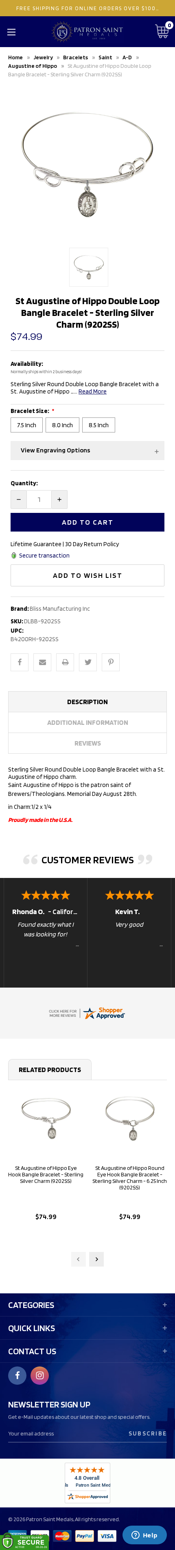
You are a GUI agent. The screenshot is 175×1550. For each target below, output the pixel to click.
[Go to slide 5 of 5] (78, 1259)
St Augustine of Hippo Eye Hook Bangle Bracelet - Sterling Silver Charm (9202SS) (45, 1174)
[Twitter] (88, 662)
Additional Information (87, 722)
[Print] (65, 662)
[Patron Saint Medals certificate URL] (87, 1012)
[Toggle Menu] (11, 31)
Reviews (87, 743)
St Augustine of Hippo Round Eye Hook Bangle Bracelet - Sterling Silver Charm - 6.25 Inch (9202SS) (129, 1178)
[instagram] (40, 1375)
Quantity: (24, 483)
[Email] (42, 662)
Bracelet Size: (30, 411)
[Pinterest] (111, 662)
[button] (87, 450)
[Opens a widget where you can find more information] (144, 1536)
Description (87, 702)
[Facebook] (19, 662)
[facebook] (17, 1375)
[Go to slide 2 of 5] (96, 1259)
